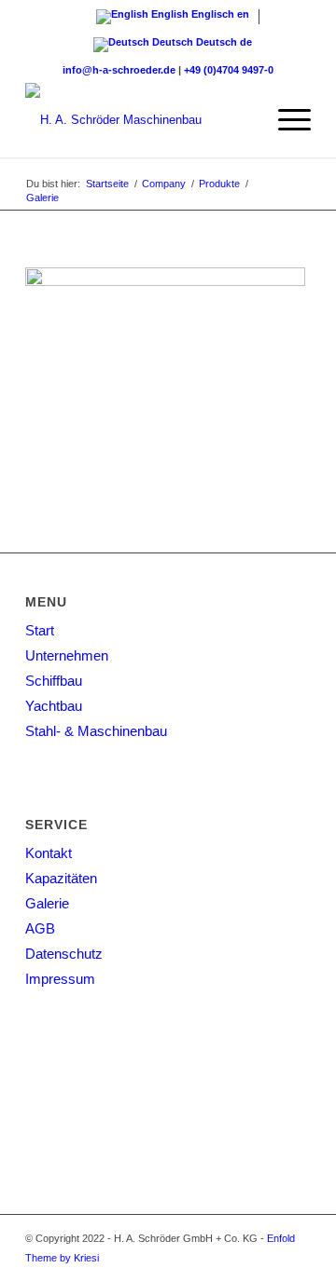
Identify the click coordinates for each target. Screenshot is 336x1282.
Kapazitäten (61, 878)
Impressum (60, 979)
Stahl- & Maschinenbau (96, 731)
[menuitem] (241, 120)
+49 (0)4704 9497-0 (228, 69)
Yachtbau (53, 706)
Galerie (47, 903)
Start (39, 630)
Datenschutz (64, 954)
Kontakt (48, 853)
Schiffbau (53, 681)
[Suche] (241, 120)
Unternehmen (66, 655)
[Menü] (285, 120)
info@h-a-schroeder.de (119, 69)
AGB (40, 928)
